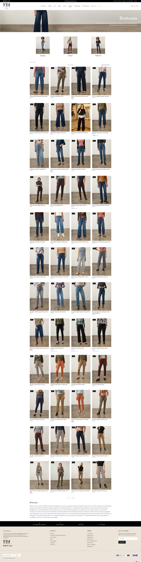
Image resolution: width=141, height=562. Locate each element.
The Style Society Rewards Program (58, 535)
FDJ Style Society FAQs (92, 541)
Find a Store (115, 1)
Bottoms (34, 62)
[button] (138, 561)
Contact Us (124, 1)
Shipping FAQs (90, 537)
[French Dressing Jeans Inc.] (6, 6)
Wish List (119, 1)
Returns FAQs (90, 539)
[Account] (132, 6)
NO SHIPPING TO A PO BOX (70, 1)
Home (31, 62)
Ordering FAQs (90, 535)
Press (51, 539)
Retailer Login (90, 546)
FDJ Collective (53, 537)
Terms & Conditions (91, 544)
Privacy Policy (90, 542)
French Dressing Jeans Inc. (11, 558)
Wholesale (52, 542)
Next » (73, 498)
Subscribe (122, 542)
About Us (52, 533)
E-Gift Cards (89, 533)
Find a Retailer (53, 541)
